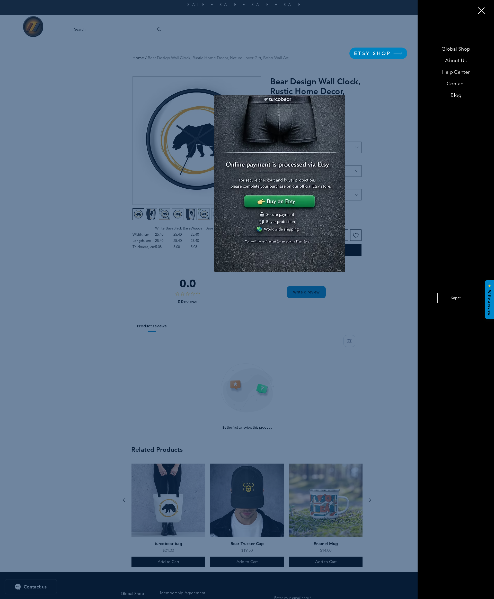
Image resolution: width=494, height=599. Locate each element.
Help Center (456, 72)
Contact (456, 83)
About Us (456, 60)
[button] (481, 11)
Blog (456, 95)
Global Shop (456, 49)
